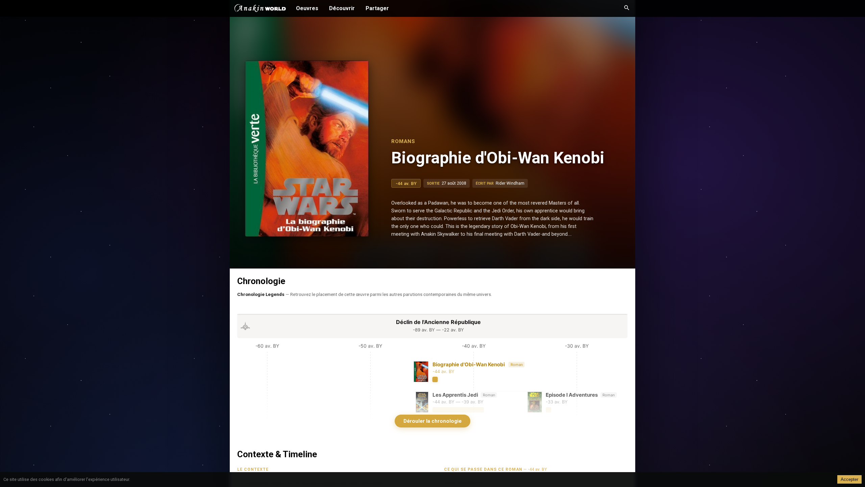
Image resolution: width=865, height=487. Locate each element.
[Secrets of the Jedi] (508, 432)
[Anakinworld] (260, 9)
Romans (403, 141)
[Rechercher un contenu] (626, 8)
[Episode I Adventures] (572, 402)
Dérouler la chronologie (432, 421)
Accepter (849, 479)
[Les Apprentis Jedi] (457, 402)
